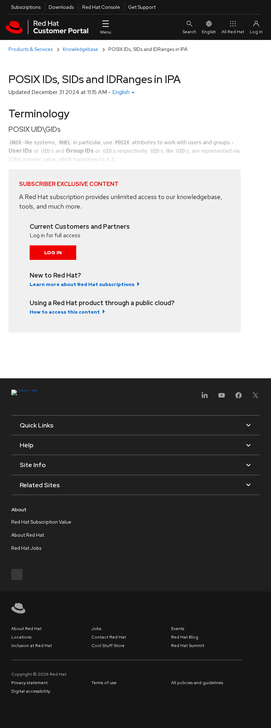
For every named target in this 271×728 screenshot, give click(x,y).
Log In (53, 252)
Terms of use (103, 683)
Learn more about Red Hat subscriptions (82, 284)
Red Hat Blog (184, 637)
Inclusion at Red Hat (31, 645)
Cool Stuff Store (108, 645)
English (209, 32)
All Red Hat (233, 32)
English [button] (121, 92)
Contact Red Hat (108, 637)
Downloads (61, 7)
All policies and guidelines (197, 683)
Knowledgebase (80, 49)
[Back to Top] (263, 715)
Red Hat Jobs (26, 548)
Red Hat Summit (187, 645)
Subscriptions (26, 7)
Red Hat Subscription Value (41, 522)
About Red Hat (27, 535)
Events (177, 628)
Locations (21, 637)
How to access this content (65, 312)
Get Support (142, 7)
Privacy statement (29, 683)
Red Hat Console (101, 7)
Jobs (96, 628)
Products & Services (30, 49)
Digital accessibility (30, 691)
